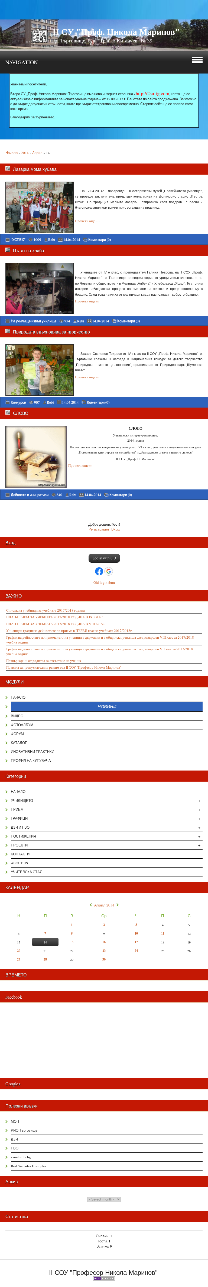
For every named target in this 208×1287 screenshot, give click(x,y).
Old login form (104, 582)
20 (18, 950)
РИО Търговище (24, 1130)
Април (37, 152)
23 (104, 950)
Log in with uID (104, 558)
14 (45, 942)
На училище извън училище (33, 320)
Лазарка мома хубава (35, 169)
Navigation (21, 62)
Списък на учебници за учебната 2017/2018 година (45, 610)
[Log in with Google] (108, 571)
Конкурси (18, 402)
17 (136, 942)
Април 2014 (104, 905)
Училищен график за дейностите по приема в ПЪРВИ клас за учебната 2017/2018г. (69, 630)
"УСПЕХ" (18, 239)
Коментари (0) (99, 240)
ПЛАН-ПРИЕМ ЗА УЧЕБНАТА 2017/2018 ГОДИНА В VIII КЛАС (55, 623)
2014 (25, 152)
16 (104, 942)
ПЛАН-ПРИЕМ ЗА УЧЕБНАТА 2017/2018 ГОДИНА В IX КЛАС (54, 617)
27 (18, 959)
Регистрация (99, 529)
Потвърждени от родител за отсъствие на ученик (43, 660)
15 (71, 942)
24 (136, 950)
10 (136, 933)
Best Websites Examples (28, 1165)
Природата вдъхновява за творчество (51, 332)
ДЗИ (14, 1139)
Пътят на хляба (28, 250)
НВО (14, 1148)
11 (162, 933)
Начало (11, 152)
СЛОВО (20, 413)
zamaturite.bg (21, 1157)
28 (45, 959)
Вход (115, 529)
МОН (15, 1121)
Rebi (51, 239)
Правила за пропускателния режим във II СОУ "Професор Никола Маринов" (63, 667)
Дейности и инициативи (29, 494)
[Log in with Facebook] (99, 571)
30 (104, 959)
